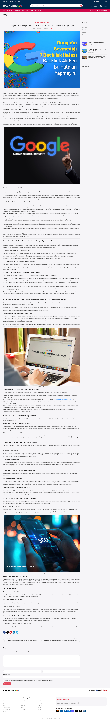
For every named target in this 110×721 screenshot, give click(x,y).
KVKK (4, 705)
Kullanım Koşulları (6, 709)
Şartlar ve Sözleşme (7, 703)
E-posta (44, 669)
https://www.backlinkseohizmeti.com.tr (63, 399)
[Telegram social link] (17, 632)
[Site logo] (12, 5)
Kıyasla (39, 707)
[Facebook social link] (4, 632)
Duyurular (84, 29)
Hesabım (40, 700)
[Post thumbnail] (84, 44)
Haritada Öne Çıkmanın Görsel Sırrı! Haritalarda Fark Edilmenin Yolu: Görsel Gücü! (97, 58)
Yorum (5, 654)
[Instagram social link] (101, 690)
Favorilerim (40, 705)
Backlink (17, 17)
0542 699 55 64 (94, 6)
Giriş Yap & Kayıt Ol (42, 703)
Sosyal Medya (23, 711)
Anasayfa (5, 17)
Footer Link (23, 705)
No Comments (95, 46)
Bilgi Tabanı (11, 17)
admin (40, 28)
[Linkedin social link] (14, 632)
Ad (4, 669)
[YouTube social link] (104, 690)
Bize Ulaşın (5, 711)
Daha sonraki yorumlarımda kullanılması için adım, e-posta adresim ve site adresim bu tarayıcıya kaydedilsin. (29, 680)
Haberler (84, 32)
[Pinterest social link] (10, 632)
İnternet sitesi (6, 674)
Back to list (42, 640)
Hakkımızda (5, 700)
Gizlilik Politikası (6, 707)
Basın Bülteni (23, 707)
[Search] (81, 6)
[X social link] (7, 632)
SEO (47, 22)
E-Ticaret (23, 709)
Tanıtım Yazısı (23, 700)
